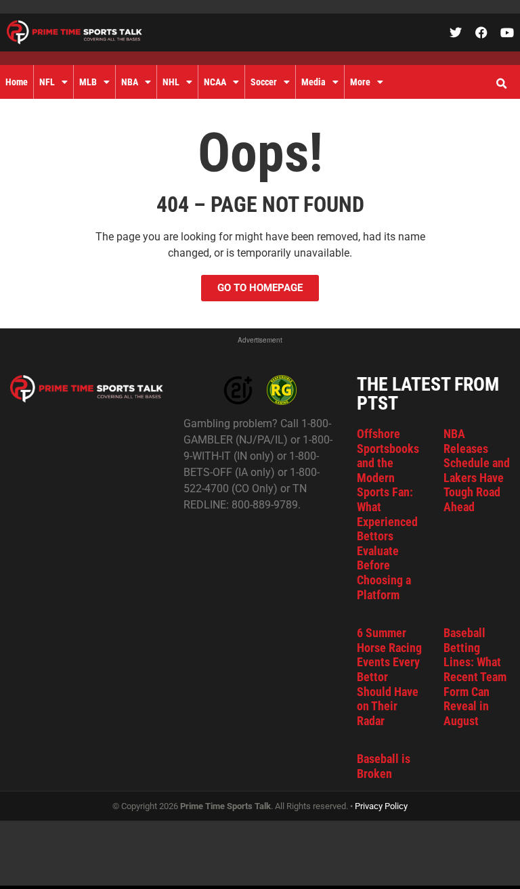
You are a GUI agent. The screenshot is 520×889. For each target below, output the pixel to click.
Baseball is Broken (383, 766)
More (360, 82)
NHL (170, 82)
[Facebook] (481, 32)
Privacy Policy (381, 806)
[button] (501, 83)
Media (313, 82)
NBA (129, 82)
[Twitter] (456, 32)
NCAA (215, 82)
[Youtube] (507, 32)
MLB (88, 82)
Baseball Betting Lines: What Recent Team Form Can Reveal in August (474, 677)
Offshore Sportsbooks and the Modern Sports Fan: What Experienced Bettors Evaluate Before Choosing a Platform (388, 514)
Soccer (264, 82)
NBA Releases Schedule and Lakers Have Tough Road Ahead (476, 470)
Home (16, 82)
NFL (47, 82)
